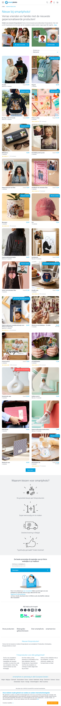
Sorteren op (36, 50)
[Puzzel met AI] (15, 346)
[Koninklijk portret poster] (45, 137)
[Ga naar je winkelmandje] (57, 2)
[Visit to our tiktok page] (39, 610)
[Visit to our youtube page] (32, 610)
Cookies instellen (7, 703)
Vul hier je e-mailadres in (18, 564)
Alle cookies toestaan (52, 702)
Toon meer (30, 470)
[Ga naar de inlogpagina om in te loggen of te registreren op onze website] (50, 2)
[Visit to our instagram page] (36, 610)
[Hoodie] (15, 69)
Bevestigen (15, 570)
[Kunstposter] (45, 242)
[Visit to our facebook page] (21, 610)
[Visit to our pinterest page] (28, 610)
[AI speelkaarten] (45, 346)
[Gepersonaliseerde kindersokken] (45, 414)
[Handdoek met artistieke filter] (45, 172)
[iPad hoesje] (15, 414)
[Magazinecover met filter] (15, 172)
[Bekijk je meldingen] (54, 2)
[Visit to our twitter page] (25, 610)
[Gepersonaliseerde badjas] (15, 242)
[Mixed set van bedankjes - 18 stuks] (45, 310)
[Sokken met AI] (45, 381)
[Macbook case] (15, 447)
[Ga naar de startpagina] (11, 2)
